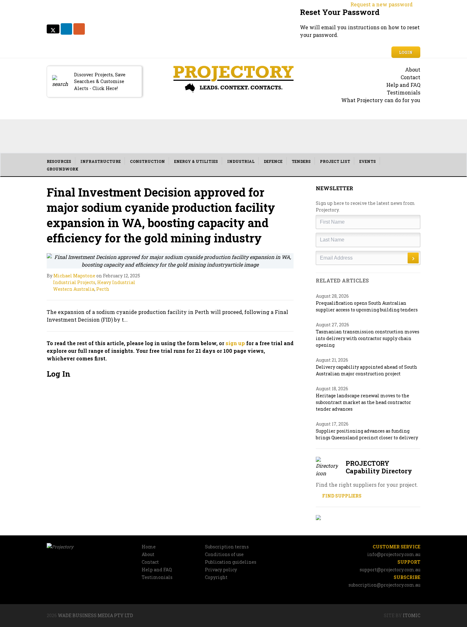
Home (149, 547)
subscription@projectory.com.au (384, 585)
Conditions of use (224, 554)
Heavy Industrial (116, 282)
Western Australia (73, 289)
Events (367, 161)
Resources (59, 161)
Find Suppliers (341, 496)
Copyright (216, 577)
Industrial (240, 161)
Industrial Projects (74, 282)
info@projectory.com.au (393, 554)
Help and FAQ (403, 84)
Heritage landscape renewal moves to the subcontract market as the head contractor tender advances (363, 402)
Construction (147, 161)
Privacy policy (221, 570)
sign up (235, 343)
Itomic (411, 615)
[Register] (368, 517)
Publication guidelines (230, 562)
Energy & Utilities (196, 161)
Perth (102, 289)
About (412, 69)
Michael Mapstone (74, 276)
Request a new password (381, 4)
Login (406, 52)
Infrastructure (100, 161)
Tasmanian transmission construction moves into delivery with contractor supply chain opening (367, 338)
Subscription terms (227, 547)
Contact (410, 77)
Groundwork (62, 168)
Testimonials (403, 92)
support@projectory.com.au (390, 570)
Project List (335, 161)
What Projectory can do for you (380, 100)
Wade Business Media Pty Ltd (95, 615)
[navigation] (233, 164)
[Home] (233, 79)
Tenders (301, 161)
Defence (273, 161)
